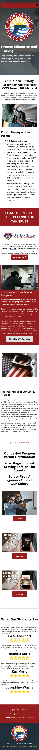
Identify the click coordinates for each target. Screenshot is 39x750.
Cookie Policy (32, 746)
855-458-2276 (22, 710)
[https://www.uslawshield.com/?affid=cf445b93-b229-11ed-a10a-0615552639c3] (19, 236)
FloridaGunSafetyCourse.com (22, 718)
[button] (37, 5)
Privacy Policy (22, 746)
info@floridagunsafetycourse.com (23, 714)
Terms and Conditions (9, 746)
